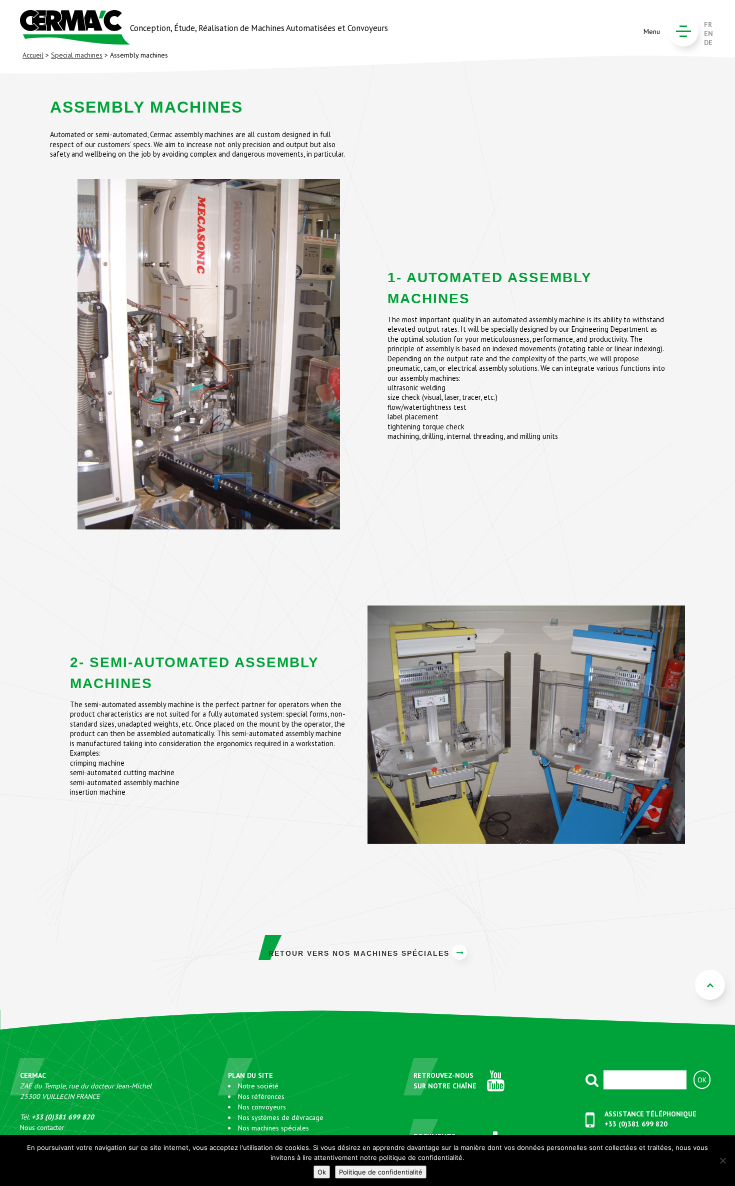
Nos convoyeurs (262, 1106)
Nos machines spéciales (273, 1127)
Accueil (33, 55)
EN (708, 33)
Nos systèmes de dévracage (281, 1117)
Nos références (261, 1096)
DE (708, 42)
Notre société (258, 1085)
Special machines (76, 55)
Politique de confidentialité (380, 1172)
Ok (322, 1172)
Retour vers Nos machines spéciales (359, 953)
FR (708, 24)
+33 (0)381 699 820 (636, 1123)
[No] (723, 1160)
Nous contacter (42, 1127)
